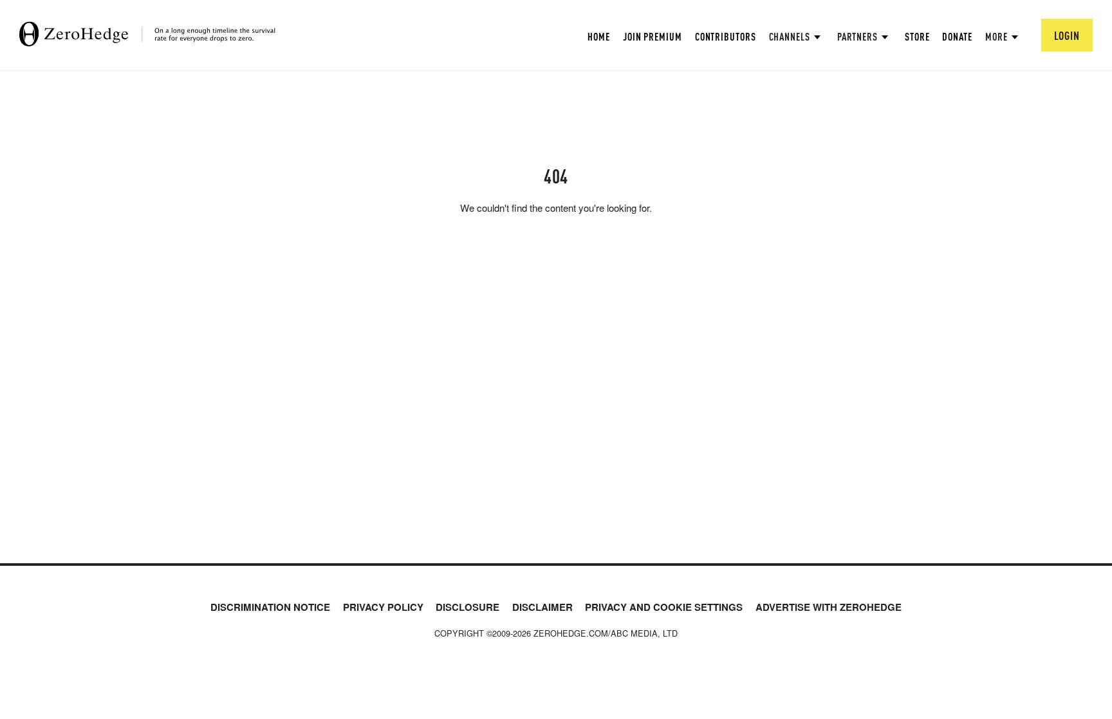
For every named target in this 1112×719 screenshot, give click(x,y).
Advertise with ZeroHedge (828, 607)
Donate (957, 36)
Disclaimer (542, 607)
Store (917, 36)
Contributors (725, 36)
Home (599, 36)
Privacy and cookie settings (664, 607)
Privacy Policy (383, 607)
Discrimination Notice (270, 607)
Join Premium (652, 36)
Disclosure (467, 607)
